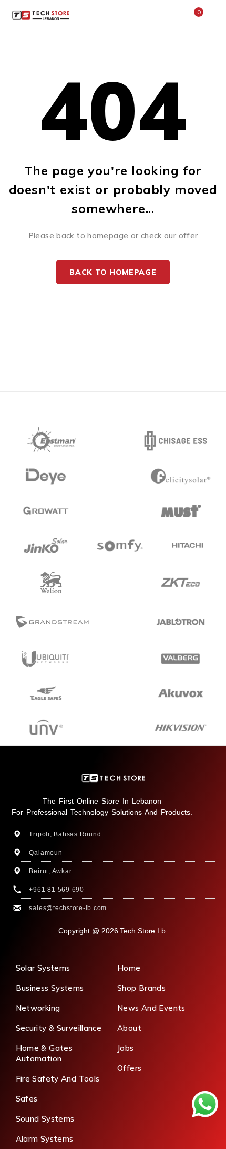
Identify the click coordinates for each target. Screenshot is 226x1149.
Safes (27, 1099)
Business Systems (50, 988)
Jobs (125, 1048)
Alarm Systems (45, 1139)
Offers (129, 1068)
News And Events (151, 1008)
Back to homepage (112, 272)
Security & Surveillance (59, 1028)
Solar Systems (43, 968)
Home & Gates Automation (44, 1053)
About (129, 1028)
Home (129, 968)
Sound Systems (45, 1119)
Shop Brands (141, 988)
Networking (38, 1008)
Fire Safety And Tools (58, 1079)
